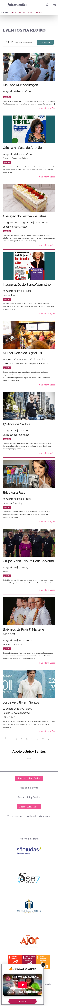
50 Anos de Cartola (16, 424)
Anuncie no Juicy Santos (29, 778)
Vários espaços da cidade (16, 434)
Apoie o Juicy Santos (29, 807)
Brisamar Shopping (13, 503)
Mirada (30, 13)
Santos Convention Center (16, 713)
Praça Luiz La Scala (13, 644)
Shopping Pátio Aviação (15, 226)
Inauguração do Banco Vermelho (27, 285)
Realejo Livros (10, 295)
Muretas (40, 13)
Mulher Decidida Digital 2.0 (22, 353)
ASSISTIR (22, 1001)
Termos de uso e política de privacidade (29, 816)
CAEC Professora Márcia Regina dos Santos (25, 363)
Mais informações (47, 108)
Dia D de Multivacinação (20, 85)
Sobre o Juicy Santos (29, 797)
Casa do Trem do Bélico (15, 158)
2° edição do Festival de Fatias (24, 216)
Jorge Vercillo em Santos (21, 702)
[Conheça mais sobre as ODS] (29, 962)
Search (45, 42)
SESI (5, 571)
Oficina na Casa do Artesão (22, 148)
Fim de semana (18, 13)
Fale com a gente (29, 787)
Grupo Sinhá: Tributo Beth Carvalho (28, 561)
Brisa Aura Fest (13, 493)
